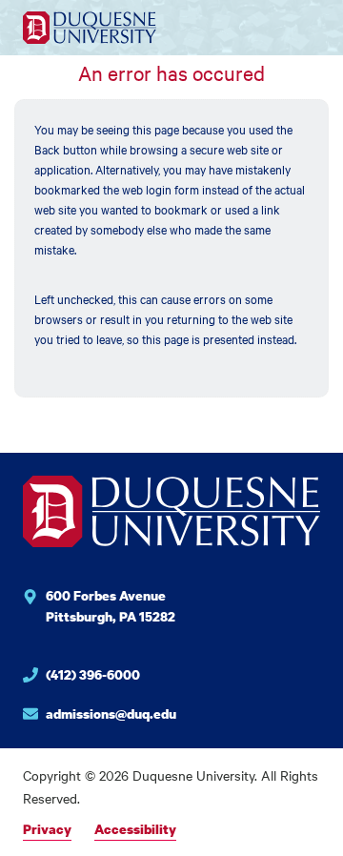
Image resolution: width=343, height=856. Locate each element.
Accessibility (135, 829)
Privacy (47, 829)
